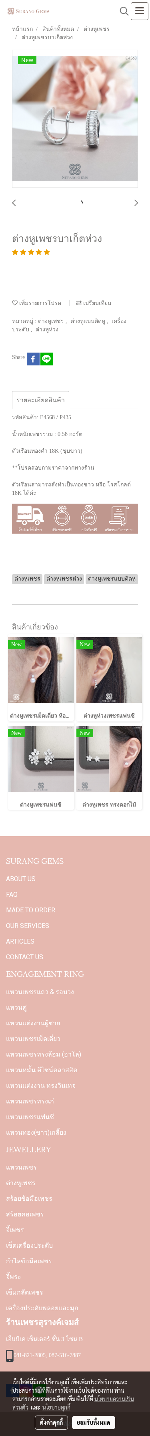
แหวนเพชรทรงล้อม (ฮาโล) (43, 1054)
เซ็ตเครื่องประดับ (29, 1245)
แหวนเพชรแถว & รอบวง (40, 992)
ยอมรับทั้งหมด (93, 1422)
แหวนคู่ (16, 1007)
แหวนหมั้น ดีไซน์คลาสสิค (42, 1070)
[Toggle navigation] (139, 11)
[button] (122, 11)
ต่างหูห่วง (47, 330)
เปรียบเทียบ (96, 303)
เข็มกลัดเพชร (24, 1292)
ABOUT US (21, 879)
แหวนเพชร (21, 1167)
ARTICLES (20, 941)
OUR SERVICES (27, 926)
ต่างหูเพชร (52, 321)
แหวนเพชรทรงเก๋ (30, 1101)
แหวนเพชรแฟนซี (30, 1117)
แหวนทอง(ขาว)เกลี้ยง (36, 1132)
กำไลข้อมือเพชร (29, 1261)
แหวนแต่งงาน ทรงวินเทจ (41, 1085)
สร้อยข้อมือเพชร (29, 1198)
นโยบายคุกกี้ (56, 1407)
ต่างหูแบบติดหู (88, 321)
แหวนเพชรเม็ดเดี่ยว (33, 1039)
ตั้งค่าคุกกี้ (51, 1422)
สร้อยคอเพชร (25, 1214)
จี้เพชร (15, 1230)
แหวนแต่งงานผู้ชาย (33, 1023)
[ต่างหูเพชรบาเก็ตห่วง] (75, 119)
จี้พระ (13, 1277)
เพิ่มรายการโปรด (39, 303)
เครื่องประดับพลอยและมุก (42, 1308)
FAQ (12, 894)
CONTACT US (24, 957)
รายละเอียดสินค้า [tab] (40, 400)
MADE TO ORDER (30, 910)
